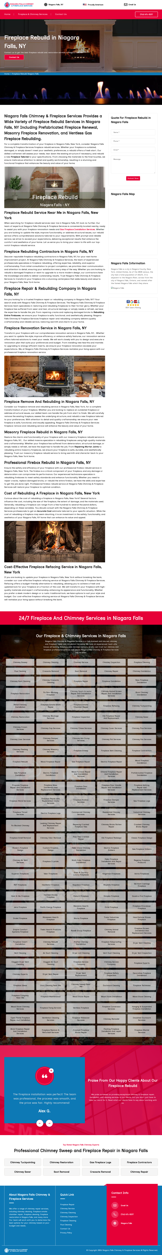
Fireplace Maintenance (50, 996)
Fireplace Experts (142, 963)
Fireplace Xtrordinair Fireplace (142, 907)
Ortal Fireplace (111, 907)
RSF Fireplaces (20, 885)
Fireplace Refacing (111, 706)
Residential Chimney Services (111, 813)
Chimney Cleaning (50, 662)
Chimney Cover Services (111, 728)
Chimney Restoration (20, 717)
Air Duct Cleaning (50, 953)
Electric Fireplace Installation (50, 774)
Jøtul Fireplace (20, 907)
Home (7, 14)
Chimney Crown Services (20, 728)
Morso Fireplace (81, 918)
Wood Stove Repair (81, 996)
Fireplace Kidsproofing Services (111, 943)
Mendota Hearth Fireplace (81, 907)
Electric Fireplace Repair (111, 762)
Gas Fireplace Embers (141, 849)
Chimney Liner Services (20, 739)
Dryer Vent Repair (51, 974)
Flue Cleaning (20, 671)
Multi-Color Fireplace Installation (81, 861)
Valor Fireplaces (51, 874)
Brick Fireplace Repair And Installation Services (20, 1031)
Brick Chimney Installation (142, 693)
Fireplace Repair (81, 681)
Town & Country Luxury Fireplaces (81, 873)
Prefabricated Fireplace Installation (141, 774)
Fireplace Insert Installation (20, 943)
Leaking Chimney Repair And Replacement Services (50, 825)
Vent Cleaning (20, 953)
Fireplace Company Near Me (20, 996)
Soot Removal (81, 671)
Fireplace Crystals (51, 861)
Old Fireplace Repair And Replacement (111, 717)
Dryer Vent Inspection (142, 953)
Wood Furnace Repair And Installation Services (81, 774)
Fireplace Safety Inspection (111, 974)
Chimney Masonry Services (50, 750)
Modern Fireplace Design (20, 849)
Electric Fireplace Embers (111, 849)
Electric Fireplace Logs (50, 813)
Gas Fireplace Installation (20, 774)
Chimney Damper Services (50, 739)
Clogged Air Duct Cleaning (50, 963)
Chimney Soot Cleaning (20, 681)
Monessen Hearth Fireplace (50, 918)
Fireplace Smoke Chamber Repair (81, 706)
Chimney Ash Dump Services (81, 739)
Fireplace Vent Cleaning (111, 750)
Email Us (132, 4)
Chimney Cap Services (50, 728)
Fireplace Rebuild (20, 762)
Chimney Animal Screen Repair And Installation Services (111, 693)
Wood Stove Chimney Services (20, 1007)
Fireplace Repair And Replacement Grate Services (51, 801)
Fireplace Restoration (20, 693)
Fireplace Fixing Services (50, 1008)
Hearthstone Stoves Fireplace (142, 918)
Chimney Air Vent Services (20, 861)
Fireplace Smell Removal (20, 838)
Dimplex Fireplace (111, 896)
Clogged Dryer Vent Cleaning (20, 963)
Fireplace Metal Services (20, 801)
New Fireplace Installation (141, 681)
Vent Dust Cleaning (111, 953)
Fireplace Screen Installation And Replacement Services (141, 930)
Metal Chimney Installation (20, 706)
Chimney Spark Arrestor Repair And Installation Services (81, 693)
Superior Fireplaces (20, 874)
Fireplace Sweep (81, 750)
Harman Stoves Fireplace (50, 896)
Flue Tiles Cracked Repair (81, 838)
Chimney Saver (141, 717)
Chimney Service (81, 662)
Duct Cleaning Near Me (50, 985)
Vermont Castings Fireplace (142, 885)
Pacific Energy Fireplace (50, 907)
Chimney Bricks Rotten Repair (111, 825)
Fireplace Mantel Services (141, 1031)
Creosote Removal (51, 671)
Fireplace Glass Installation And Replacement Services (50, 787)
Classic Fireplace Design (141, 838)
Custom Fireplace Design (50, 849)
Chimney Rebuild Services (50, 943)
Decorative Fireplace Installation (142, 974)
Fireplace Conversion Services (111, 1007)
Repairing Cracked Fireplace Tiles (81, 825)
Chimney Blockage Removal (51, 717)
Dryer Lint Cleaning (80, 953)
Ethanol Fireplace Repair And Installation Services (111, 774)
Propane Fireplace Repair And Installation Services (20, 787)
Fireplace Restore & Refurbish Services (50, 1031)
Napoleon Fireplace (81, 885)
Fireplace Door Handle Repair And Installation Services (111, 787)
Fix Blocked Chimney (20, 825)
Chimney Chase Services (81, 728)
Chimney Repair (111, 671)
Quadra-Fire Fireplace (142, 896)
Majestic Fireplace (111, 885)
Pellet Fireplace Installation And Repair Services (111, 861)
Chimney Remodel (111, 1019)
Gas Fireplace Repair (81, 762)
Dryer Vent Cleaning (142, 943)
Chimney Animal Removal (111, 930)
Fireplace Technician (141, 985)
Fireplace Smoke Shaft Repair (51, 706)
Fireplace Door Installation (81, 787)
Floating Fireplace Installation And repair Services (111, 1031)
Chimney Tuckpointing (141, 706)
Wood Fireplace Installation (142, 761)
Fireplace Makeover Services (81, 1019)
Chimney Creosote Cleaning (50, 681)
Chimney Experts (20, 974)
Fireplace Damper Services (111, 801)
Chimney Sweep (20, 662)
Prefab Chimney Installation (81, 943)
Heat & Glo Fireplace (20, 896)
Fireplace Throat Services (20, 813)
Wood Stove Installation (111, 996)
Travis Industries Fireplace (111, 918)
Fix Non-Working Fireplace (50, 693)
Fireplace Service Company (81, 963)
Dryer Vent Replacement (81, 974)
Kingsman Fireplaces (111, 874)
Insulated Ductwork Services (142, 1019)
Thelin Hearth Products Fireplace (50, 930)
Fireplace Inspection (81, 717)
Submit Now (133, 178)
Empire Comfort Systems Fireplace (20, 930)
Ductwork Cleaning (111, 985)
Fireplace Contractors (141, 750)
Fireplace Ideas (20, 985)
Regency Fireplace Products (142, 861)
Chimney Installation (142, 671)
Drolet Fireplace (20, 918)
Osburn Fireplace (81, 896)
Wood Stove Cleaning (142, 996)
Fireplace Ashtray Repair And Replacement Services (141, 787)
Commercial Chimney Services (81, 813)
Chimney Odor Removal (50, 838)
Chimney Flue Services (142, 728)
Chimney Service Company (111, 963)
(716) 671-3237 (146, 14)
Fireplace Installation (111, 681)
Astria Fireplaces (141, 874)
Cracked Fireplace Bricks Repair (81, 1031)
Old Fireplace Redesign (111, 838)
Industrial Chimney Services (141, 813)
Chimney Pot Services (111, 739)
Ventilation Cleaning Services (50, 1019)
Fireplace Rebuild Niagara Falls (25, 74)
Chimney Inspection (111, 662)
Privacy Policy (66, 1233)
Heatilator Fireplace (50, 885)
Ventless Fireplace (81, 1008)
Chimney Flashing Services (20, 750)
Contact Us (61, 14)
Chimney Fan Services (141, 739)
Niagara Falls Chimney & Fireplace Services (121, 1250)
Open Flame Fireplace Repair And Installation (20, 1019)
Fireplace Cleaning (142, 662)
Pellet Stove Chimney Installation (81, 849)
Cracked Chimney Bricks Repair (142, 825)
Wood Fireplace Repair (50, 762)
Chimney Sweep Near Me (80, 985)
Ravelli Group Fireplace (81, 931)
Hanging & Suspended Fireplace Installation (142, 1007)
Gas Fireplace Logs (142, 801)
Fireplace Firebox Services (80, 801)
